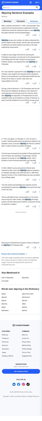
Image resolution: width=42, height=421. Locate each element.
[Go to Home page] (10, 2)
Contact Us (25, 338)
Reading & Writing (7, 356)
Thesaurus (5, 338)
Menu (37, 2)
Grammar (5, 345)
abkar (24, 304)
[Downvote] (35, 35)
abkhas (24, 307)
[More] (39, 35)
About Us (25, 335)
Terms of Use (26, 352)
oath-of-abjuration (7, 277)
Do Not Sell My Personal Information (21, 392)
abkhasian (5, 310)
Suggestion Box (27, 356)
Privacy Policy (26, 342)
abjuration (25, 277)
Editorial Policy (26, 345)
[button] (30, 2)
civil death (4, 281)
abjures (24, 300)
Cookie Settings (27, 349)
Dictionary (5, 335)
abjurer (3, 300)
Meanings (7, 21)
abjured (4, 297)
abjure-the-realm (27, 294)
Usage (4, 352)
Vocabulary (5, 349)
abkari (3, 307)
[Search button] (37, 7)
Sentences (34, 21)
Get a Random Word (21, 371)
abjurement (26, 297)
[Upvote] (28, 35)
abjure (3, 294)
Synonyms (21, 21)
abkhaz (24, 310)
